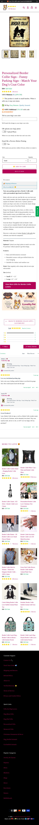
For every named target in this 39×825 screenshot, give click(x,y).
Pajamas (6, 762)
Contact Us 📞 (8, 660)
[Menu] (36, 7)
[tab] (19, 180)
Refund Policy (8, 675)
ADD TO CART (19, 166)
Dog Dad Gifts (8, 719)
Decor (6, 783)
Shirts (5, 768)
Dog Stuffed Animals (10, 739)
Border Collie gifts (27, 233)
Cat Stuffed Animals (10, 744)
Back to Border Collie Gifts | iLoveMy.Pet (21, 322)
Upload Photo (11, 132)
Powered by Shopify (25, 816)
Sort (23, 353)
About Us (7, 680)
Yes (8, 144)
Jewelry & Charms (9, 757)
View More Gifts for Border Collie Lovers (18, 285)
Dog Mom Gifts (9, 714)
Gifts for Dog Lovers (10, 709)
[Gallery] (19, 36)
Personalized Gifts (9, 724)
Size (3, 157)
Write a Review (33, 347)
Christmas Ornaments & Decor (13, 734)
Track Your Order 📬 (10, 665)
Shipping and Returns (11, 670)
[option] (10, 65)
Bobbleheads (8, 798)
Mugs (5, 778)
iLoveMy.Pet (16, 816)
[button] (10, 91)
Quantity (30, 157)
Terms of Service (9, 691)
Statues (6, 793)
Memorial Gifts (8, 729)
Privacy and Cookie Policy (12, 696)
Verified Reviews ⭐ (10, 686)
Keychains (7, 788)
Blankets (6, 773)
